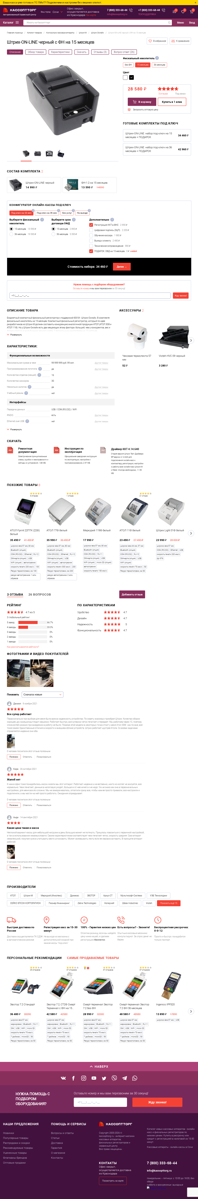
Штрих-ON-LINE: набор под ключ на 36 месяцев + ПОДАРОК (148, 149)
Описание (15, 52)
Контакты (57, 1157)
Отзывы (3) (100, 52)
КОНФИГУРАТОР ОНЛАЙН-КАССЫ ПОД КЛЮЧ (40, 205)
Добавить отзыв (132, 594)
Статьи (55, 1137)
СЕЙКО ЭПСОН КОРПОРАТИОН (25, 903)
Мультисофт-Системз (131, 895)
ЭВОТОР (91, 895)
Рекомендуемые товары (18, 1147)
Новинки (8, 1133)
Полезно (13, 757)
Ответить (27, 757)
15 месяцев (142, 65)
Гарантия (56, 1147)
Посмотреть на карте (112, 1181)
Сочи (56, 11)
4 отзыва (34, 496)
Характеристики (60, 52)
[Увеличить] (62, 100)
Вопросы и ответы (62, 1133)
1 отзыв (70, 496)
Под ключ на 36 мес (47, 213)
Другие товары (101, 363)
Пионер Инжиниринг (59, 903)
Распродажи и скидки (16, 1142)
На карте (91, 15)
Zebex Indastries (130, 903)
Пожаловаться (44, 757)
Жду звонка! (181, 295)
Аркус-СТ (107, 895)
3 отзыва (15, 594)
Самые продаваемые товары (93, 958)
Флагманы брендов (15, 1157)
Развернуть (16, 334)
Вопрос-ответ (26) (124, 52)
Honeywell (109, 903)
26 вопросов (39, 594)
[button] (191, 340)
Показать (13, 694)
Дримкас (74, 895)
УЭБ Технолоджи (158, 895)
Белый (125, 77)
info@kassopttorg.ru (117, 14)
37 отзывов (72, 970)
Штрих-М (28, 895)
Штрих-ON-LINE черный (40, 182)
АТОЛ (13, 895)
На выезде (82, 213)
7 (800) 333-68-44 (117, 10)
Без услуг (67, 213)
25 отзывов (35, 970)
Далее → (122, 266)
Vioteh (149, 903)
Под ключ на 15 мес (21, 213)
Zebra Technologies (87, 903)
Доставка (57, 1142)
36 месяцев (159, 65)
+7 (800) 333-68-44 (149, 10)
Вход (192, 22)
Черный (131, 77)
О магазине (58, 1152)
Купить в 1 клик (172, 102)
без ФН (128, 65)
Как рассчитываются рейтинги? (23, 647)
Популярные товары (15, 1137)
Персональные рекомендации (34, 958)
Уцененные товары (15, 1152)
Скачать (81, 52)
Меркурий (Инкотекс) (51, 895)
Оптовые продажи (14, 1162)
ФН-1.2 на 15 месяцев (94, 182)
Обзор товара (36, 52)
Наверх (101, 1066)
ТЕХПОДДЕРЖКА (147, 14)
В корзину (144, 102)
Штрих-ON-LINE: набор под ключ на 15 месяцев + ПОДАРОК (148, 135)
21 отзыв (144, 496)
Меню (180, 22)
